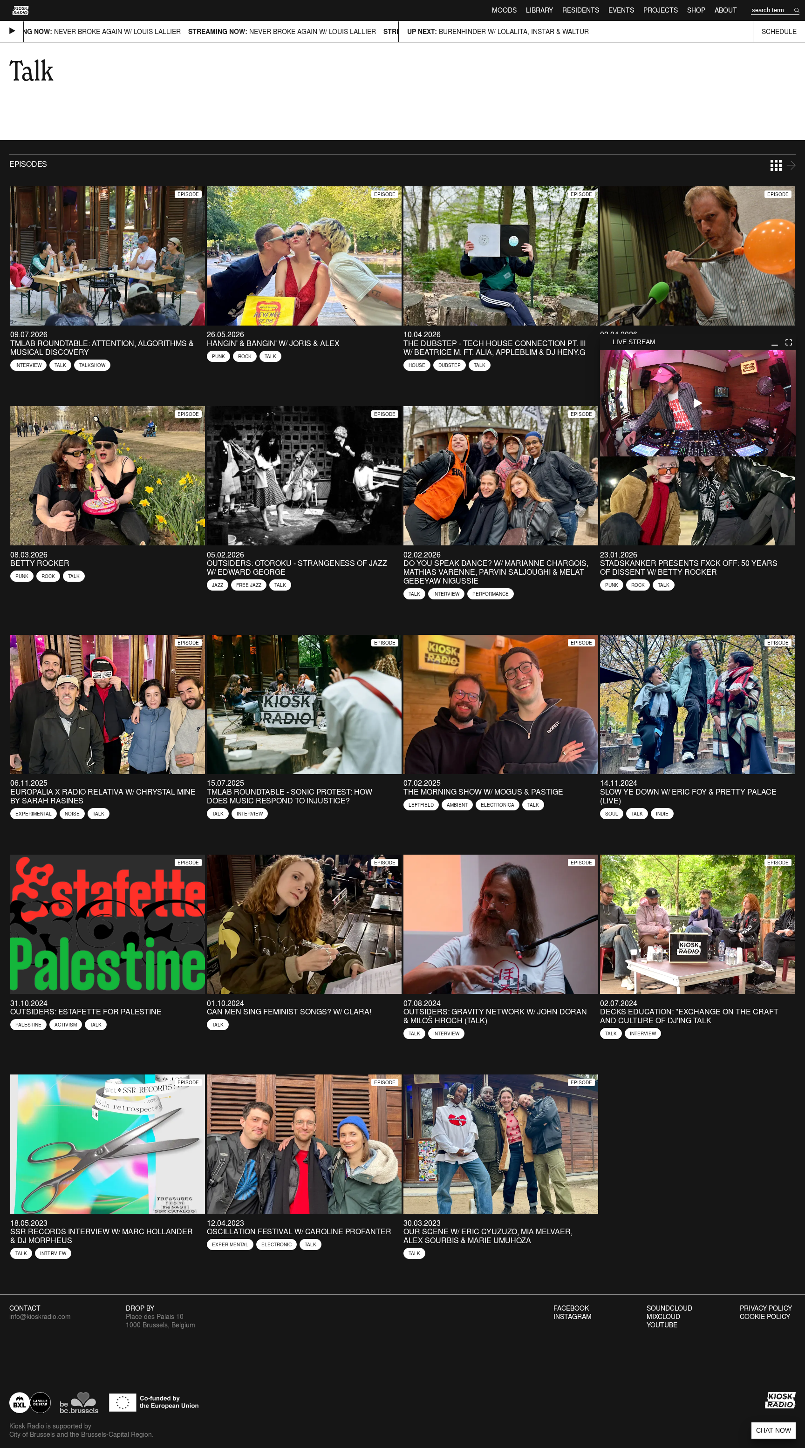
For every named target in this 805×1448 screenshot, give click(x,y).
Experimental (33, 813)
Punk (218, 356)
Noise (72, 813)
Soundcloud (669, 1308)
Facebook (571, 1308)
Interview (28, 365)
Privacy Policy (766, 1308)
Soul (611, 813)
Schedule (779, 31)
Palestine (28, 1024)
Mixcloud (663, 1316)
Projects (660, 10)
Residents (580, 10)
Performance (490, 594)
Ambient (457, 805)
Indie (662, 813)
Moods (504, 10)
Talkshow (92, 365)
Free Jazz (248, 585)
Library (539, 10)
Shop (696, 10)
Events (621, 10)
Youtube (662, 1325)
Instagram (572, 1316)
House (417, 365)
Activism (66, 1024)
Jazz (217, 585)
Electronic (276, 1244)
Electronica (497, 805)
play (698, 403)
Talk (60, 365)
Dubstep (449, 365)
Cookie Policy (765, 1316)
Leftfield (421, 805)
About (726, 10)
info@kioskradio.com (40, 1316)
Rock (245, 356)
